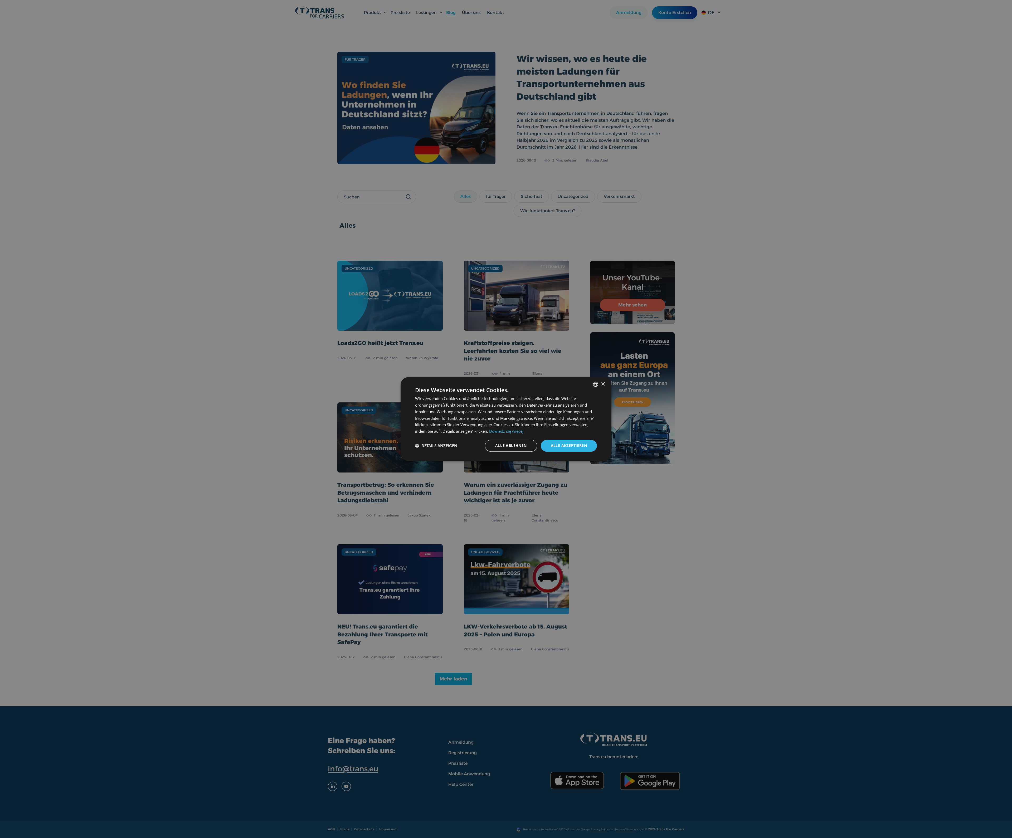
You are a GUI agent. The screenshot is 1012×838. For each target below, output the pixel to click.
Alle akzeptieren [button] (569, 445)
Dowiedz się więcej (506, 431)
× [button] (603, 384)
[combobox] (595, 384)
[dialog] (506, 419)
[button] (436, 446)
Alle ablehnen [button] (511, 445)
